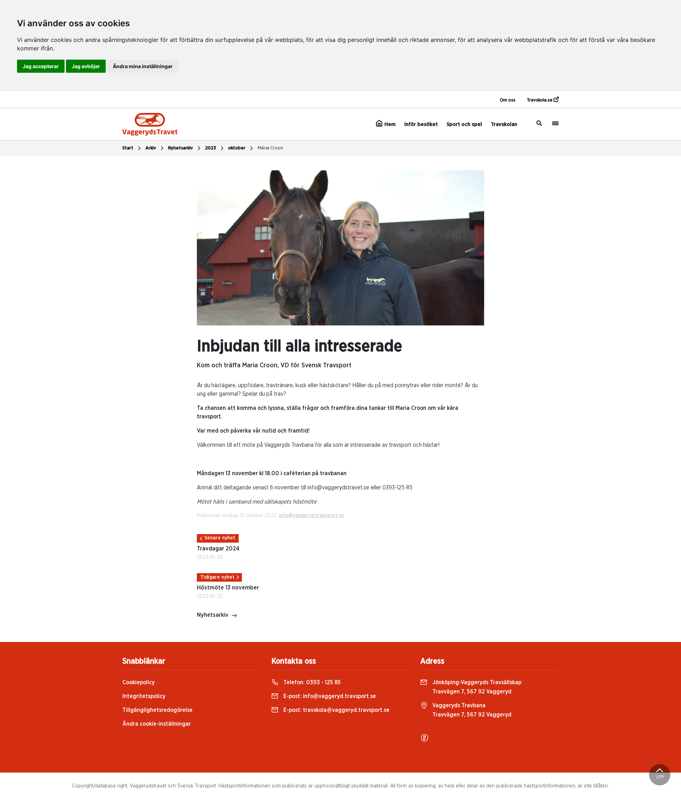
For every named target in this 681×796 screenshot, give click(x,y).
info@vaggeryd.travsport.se (311, 515)
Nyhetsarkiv (180, 148)
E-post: (329, 696)
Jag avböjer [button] (86, 66)
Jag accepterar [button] (41, 66)
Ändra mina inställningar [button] (143, 66)
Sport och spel (464, 124)
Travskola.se (540, 100)
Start (127, 148)
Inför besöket (421, 124)
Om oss (507, 100)
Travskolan (504, 124)
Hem (389, 124)
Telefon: (311, 682)
